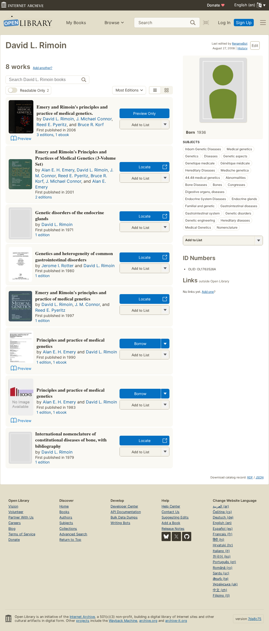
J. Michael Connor (94, 118)
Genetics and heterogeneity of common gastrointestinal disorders (74, 256)
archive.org (148, 621)
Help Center (171, 506)
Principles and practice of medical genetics (71, 342)
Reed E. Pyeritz (52, 124)
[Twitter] (176, 536)
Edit (255, 45)
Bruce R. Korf (91, 124)
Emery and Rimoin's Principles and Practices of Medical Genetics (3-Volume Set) (75, 158)
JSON (259, 477)
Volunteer (15, 512)
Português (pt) (224, 562)
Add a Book (171, 523)
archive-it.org (176, 621)
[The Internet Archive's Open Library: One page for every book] (27, 22)
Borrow (140, 343)
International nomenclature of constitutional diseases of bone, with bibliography (71, 440)
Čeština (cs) (222, 512)
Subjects (66, 523)
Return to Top (70, 540)
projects (82, 621)
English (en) (222, 523)
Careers (14, 523)
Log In (224, 22)
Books (64, 512)
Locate (145, 167)
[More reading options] (165, 343)
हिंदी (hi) (218, 540)
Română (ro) (222, 568)
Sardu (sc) (221, 573)
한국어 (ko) (222, 556)
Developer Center (124, 506)
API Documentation (126, 512)
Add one (208, 292)
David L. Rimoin (58, 118)
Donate (216, 5)
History (242, 48)
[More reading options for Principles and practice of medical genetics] (165, 354)
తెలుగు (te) (221, 579)
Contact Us (170, 512)
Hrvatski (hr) (223, 545)
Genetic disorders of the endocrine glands (69, 215)
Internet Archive (82, 617)
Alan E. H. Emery (58, 169)
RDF (250, 477)
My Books (76, 22)
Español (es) (223, 529)
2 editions (43, 197)
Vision (13, 506)
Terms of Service (21, 534)
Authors (65, 517)
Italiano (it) (221, 551)
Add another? (42, 68)
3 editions (45, 134)
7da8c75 (254, 619)
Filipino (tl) (221, 595)
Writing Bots (120, 523)
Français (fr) (222, 534)
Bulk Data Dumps (124, 517)
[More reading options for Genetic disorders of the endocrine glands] (165, 227)
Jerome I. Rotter (58, 265)
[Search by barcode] (206, 23)
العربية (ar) (221, 506)
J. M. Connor (87, 304)
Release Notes (173, 529)
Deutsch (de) (223, 517)
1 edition (42, 235)
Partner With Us (21, 517)
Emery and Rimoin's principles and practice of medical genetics (70, 295)
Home (64, 506)
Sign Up (244, 22)
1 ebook (62, 134)
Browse (112, 22)
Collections (68, 529)
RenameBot (239, 43)
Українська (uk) (225, 584)
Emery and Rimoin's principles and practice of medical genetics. (72, 109)
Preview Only (144, 113)
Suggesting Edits (175, 517)
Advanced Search (73, 534)
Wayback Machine (123, 621)
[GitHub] (186, 536)
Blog (11, 529)
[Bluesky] (166, 536)
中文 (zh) (220, 590)
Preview (24, 138)
